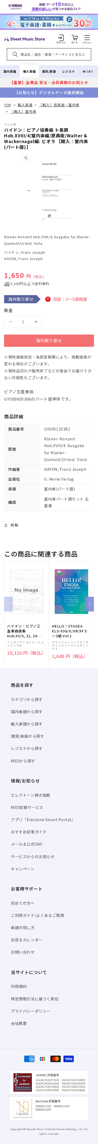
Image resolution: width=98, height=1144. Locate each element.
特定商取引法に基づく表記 (35, 998)
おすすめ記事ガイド (29, 831)
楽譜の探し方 (23, 927)
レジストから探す (27, 748)
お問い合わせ (23, 952)
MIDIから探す (23, 760)
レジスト (68, 71)
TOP (7, 104)
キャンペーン (23, 868)
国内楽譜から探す (27, 711)
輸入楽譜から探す (27, 723)
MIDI (88, 71)
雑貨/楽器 (49, 71)
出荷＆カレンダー (27, 939)
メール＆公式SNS (26, 844)
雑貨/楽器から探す (27, 736)
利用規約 (19, 986)
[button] (87, 37)
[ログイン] (61, 37)
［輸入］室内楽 (23, 111)
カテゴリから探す (27, 699)
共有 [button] (14, 525)
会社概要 (19, 1023)
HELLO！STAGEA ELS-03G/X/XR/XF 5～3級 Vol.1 (69, 631)
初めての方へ (23, 903)
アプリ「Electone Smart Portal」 (43, 819)
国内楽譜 (10, 71)
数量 (8, 310)
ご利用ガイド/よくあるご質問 (37, 915)
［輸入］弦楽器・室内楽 (59, 104)
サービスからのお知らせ (33, 856)
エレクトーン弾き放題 (30, 795)
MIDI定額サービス (27, 807)
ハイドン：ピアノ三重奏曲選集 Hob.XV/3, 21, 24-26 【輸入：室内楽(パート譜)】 (25, 631)
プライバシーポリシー (31, 1011)
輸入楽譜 (29, 71)
